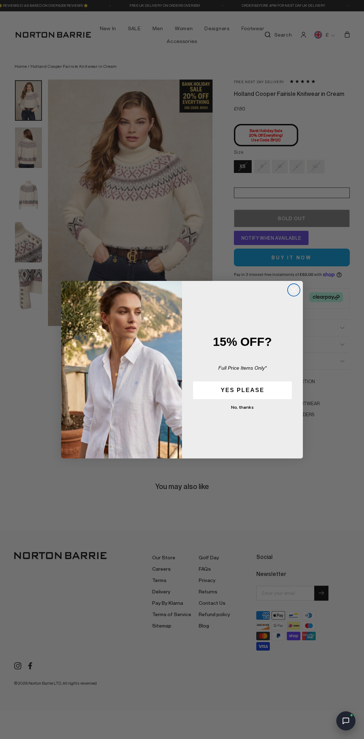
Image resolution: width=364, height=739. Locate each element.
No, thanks (242, 407)
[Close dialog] (294, 290)
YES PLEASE (242, 390)
